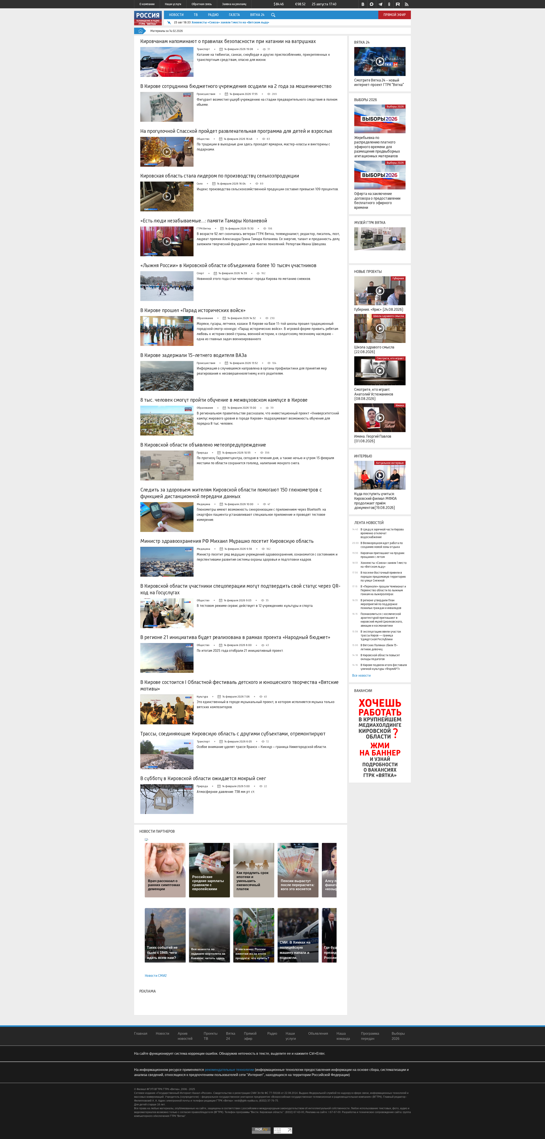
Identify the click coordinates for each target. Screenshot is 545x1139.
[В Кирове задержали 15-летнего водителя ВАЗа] (167, 376)
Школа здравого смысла (388, 316)
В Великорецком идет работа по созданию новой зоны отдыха (382, 545)
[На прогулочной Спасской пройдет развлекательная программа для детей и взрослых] (167, 152)
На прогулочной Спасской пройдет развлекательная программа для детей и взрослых (236, 131)
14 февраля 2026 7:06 (236, 696)
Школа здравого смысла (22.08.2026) (374, 349)
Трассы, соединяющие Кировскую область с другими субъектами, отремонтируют (232, 733)
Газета (234, 15)
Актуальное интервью (390, 462)
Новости (176, 15)
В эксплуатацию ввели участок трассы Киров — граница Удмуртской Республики (381, 635)
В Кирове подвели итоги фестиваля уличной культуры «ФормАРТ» (384, 667)
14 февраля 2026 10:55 (236, 452)
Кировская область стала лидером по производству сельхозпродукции (219, 176)
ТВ (196, 15)
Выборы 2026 (365, 100)
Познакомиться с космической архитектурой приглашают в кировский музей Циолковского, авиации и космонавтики (382, 619)
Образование (205, 318)
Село (200, 183)
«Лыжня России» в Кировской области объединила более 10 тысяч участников (228, 265)
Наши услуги (173, 4)
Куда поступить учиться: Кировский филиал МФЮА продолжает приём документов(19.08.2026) (375, 501)
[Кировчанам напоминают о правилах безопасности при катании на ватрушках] (167, 62)
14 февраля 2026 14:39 (232, 273)
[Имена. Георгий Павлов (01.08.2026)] (380, 417)
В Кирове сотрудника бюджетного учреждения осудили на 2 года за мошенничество (235, 86)
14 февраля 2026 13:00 (241, 407)
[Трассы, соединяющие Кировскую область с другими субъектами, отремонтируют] (167, 754)
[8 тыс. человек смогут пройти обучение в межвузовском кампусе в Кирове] (167, 421)
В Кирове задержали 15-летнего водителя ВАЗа (193, 355)
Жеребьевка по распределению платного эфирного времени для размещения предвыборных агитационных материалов (377, 147)
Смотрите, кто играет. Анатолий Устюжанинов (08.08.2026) (373, 394)
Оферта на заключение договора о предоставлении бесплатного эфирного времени (377, 201)
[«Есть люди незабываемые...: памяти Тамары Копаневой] (167, 241)
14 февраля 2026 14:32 (241, 318)
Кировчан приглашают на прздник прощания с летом (382, 555)
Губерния (398, 278)
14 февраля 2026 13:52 (243, 363)
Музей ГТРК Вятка (370, 223)
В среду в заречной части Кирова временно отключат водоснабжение (382, 533)
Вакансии (363, 691)
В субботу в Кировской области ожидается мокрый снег (203, 778)
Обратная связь (202, 4)
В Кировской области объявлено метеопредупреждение (203, 445)
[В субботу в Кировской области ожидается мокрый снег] (167, 799)
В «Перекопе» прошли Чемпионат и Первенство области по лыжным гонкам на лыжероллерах (383, 590)
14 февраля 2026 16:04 (231, 183)
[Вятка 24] (380, 61)
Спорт (200, 273)
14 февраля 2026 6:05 (238, 741)
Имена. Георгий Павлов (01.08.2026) (372, 438)
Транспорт (203, 49)
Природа (202, 452)
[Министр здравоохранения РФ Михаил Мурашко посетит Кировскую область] (167, 562)
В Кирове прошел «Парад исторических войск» (193, 310)
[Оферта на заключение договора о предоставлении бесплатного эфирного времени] (380, 175)
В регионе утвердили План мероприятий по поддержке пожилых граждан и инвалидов (381, 604)
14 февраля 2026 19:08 (238, 49)
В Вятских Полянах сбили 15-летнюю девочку (379, 647)
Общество (203, 138)
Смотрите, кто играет (390, 358)
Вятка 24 (257, 15)
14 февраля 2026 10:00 (238, 504)
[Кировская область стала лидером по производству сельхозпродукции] (167, 196)
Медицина (203, 504)
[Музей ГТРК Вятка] (380, 241)
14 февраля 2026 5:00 (236, 786)
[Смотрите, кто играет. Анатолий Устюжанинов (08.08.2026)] (380, 370)
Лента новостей (368, 523)
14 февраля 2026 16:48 (238, 138)
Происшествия (206, 94)
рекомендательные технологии (229, 1070)
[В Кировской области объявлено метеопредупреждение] (167, 465)
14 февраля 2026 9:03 (237, 600)
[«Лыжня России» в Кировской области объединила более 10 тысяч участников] (167, 286)
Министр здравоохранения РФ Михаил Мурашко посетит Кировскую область (227, 541)
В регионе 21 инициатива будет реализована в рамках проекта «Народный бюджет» (235, 637)
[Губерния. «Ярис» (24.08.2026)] (380, 290)
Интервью (363, 456)
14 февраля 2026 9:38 (238, 548)
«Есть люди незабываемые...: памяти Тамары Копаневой (203, 221)
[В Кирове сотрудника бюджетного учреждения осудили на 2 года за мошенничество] (167, 107)
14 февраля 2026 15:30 (239, 228)
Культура (202, 696)
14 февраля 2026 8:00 (238, 645)
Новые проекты (368, 271)
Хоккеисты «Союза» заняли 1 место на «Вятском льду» (230, 22)
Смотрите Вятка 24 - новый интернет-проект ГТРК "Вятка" (379, 82)
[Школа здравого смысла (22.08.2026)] (380, 328)
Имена (400, 405)
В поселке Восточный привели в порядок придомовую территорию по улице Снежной (383, 576)
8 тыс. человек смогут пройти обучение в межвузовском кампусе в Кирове (224, 400)
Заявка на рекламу (234, 4)
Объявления (318, 1033)
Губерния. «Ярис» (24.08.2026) (378, 309)
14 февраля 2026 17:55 (243, 94)
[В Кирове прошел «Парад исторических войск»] (167, 331)
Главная (140, 1033)
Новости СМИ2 (156, 976)
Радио (213, 15)
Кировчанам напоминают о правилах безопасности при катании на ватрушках (228, 41)
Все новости (361, 675)
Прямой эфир (394, 15)
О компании (147, 4)
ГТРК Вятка (204, 228)
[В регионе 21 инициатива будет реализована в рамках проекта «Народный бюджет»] (167, 658)
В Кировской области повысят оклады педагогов (380, 657)
